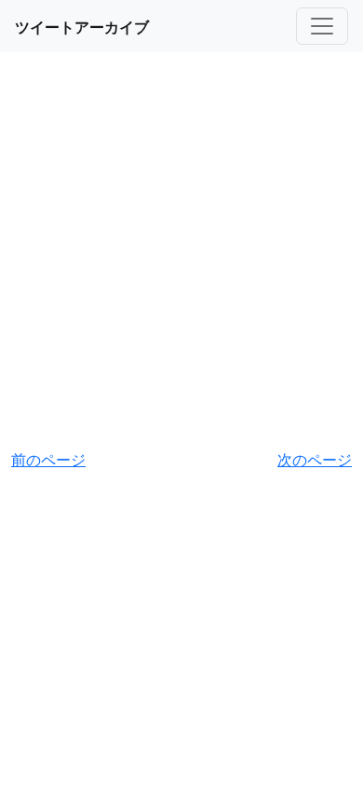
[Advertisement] (181, 253)
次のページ (314, 459)
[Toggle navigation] (322, 26)
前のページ (48, 459)
